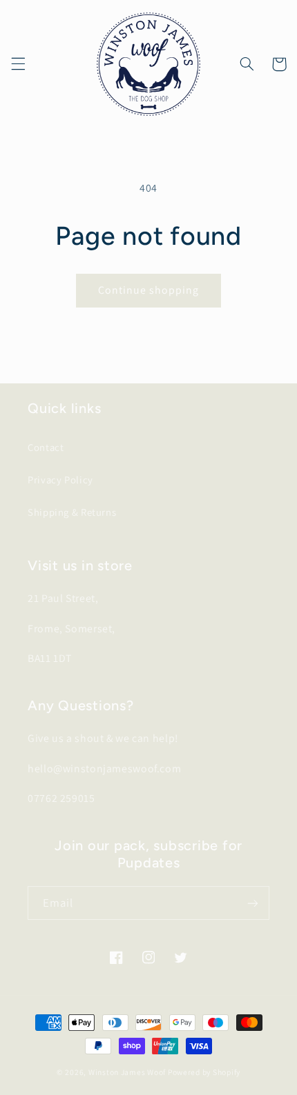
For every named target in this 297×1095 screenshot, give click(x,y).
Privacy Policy (60, 479)
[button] (18, 64)
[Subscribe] (253, 903)
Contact (46, 447)
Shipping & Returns (72, 512)
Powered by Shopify (204, 1072)
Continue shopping (149, 290)
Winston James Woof (127, 1072)
